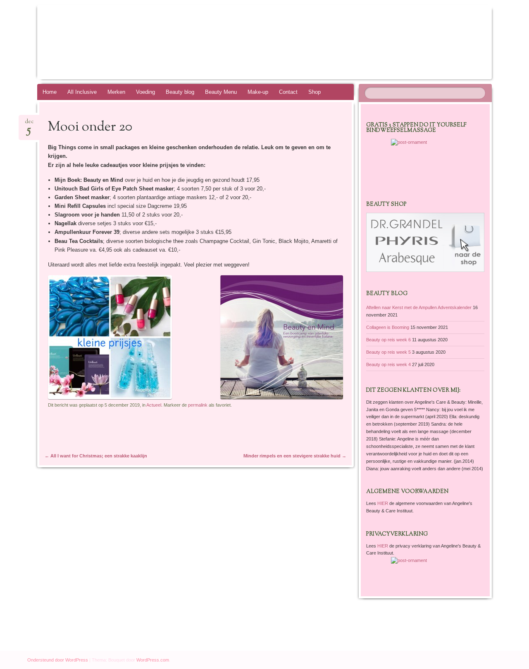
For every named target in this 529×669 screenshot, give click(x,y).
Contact (288, 92)
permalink (197, 404)
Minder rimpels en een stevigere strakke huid (294, 455)
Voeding (145, 92)
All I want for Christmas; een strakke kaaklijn (96, 455)
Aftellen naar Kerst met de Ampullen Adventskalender (419, 307)
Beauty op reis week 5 (388, 352)
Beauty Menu (221, 92)
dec (29, 124)
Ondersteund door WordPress (57, 659)
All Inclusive (82, 92)
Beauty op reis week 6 (388, 339)
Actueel (153, 404)
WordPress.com (152, 659)
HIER (383, 503)
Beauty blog (180, 92)
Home (50, 92)
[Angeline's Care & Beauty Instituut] (248, 42)
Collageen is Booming (387, 327)
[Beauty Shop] (425, 270)
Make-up (258, 92)
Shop (314, 92)
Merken (116, 92)
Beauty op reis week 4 (388, 364)
